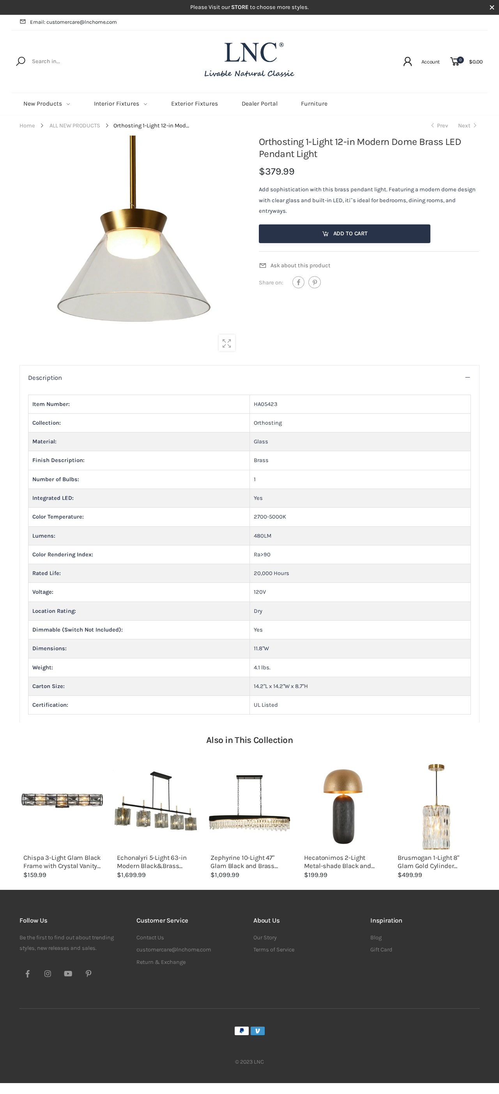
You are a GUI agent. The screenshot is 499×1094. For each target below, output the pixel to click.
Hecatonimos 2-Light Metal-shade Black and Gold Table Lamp (337, 866)
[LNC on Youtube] (68, 975)
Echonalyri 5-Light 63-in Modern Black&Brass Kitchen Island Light (151, 866)
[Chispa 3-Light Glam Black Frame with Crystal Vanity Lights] (62, 807)
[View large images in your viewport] (227, 343)
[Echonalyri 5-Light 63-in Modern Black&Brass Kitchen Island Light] (156, 807)
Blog (376, 937)
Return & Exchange (161, 962)
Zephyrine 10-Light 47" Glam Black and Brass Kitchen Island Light (242, 866)
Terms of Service (273, 949)
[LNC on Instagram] (48, 975)
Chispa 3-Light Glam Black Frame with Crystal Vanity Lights (62, 866)
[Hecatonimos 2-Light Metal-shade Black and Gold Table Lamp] (343, 807)
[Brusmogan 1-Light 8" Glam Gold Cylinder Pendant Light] (437, 807)
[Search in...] (22, 61)
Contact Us (150, 937)
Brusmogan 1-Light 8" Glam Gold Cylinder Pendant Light (428, 866)
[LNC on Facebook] (27, 975)
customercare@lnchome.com (173, 949)
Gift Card (381, 949)
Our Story (265, 937)
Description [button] (45, 377)
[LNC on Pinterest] (88, 975)
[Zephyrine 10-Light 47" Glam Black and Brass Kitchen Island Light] (249, 807)
